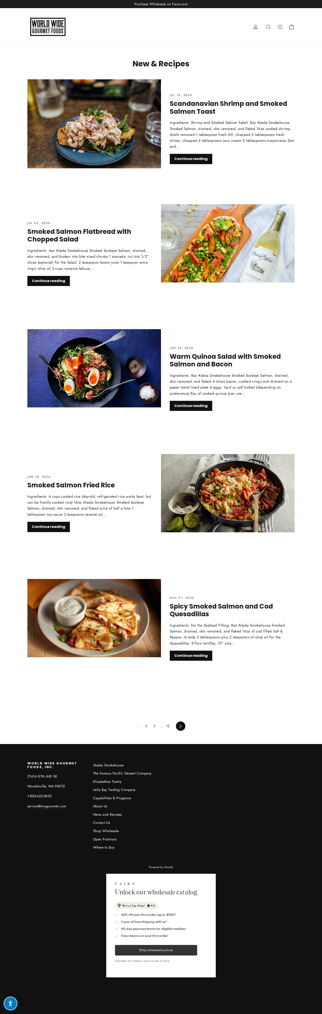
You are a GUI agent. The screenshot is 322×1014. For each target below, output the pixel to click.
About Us (100, 806)
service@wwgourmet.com (46, 806)
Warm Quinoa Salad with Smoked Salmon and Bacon (225, 360)
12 (168, 726)
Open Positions (105, 839)
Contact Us (101, 822)
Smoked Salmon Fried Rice (71, 485)
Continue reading (191, 158)
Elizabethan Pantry (107, 781)
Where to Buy (103, 847)
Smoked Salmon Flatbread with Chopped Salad (79, 235)
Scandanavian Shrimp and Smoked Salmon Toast (228, 107)
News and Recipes (107, 814)
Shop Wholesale (106, 830)
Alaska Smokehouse (108, 765)
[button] (11, 1003)
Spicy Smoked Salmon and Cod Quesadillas (221, 610)
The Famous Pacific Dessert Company (122, 773)
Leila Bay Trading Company (114, 789)
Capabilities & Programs (112, 798)
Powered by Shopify (161, 867)
